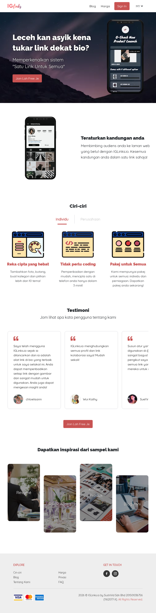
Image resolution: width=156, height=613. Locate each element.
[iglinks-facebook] (107, 573)
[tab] (62, 219)
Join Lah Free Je (27, 78)
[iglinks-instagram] (116, 573)
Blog (92, 6)
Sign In (122, 6)
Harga (105, 6)
